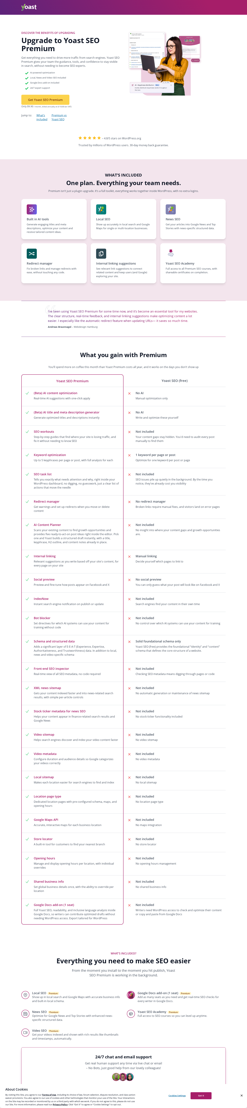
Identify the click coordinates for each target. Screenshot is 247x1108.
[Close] (241, 1095)
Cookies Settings (177, 1095)
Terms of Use (49, 1094)
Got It (201, 1095)
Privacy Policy (60, 1104)
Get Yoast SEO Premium (45, 100)
